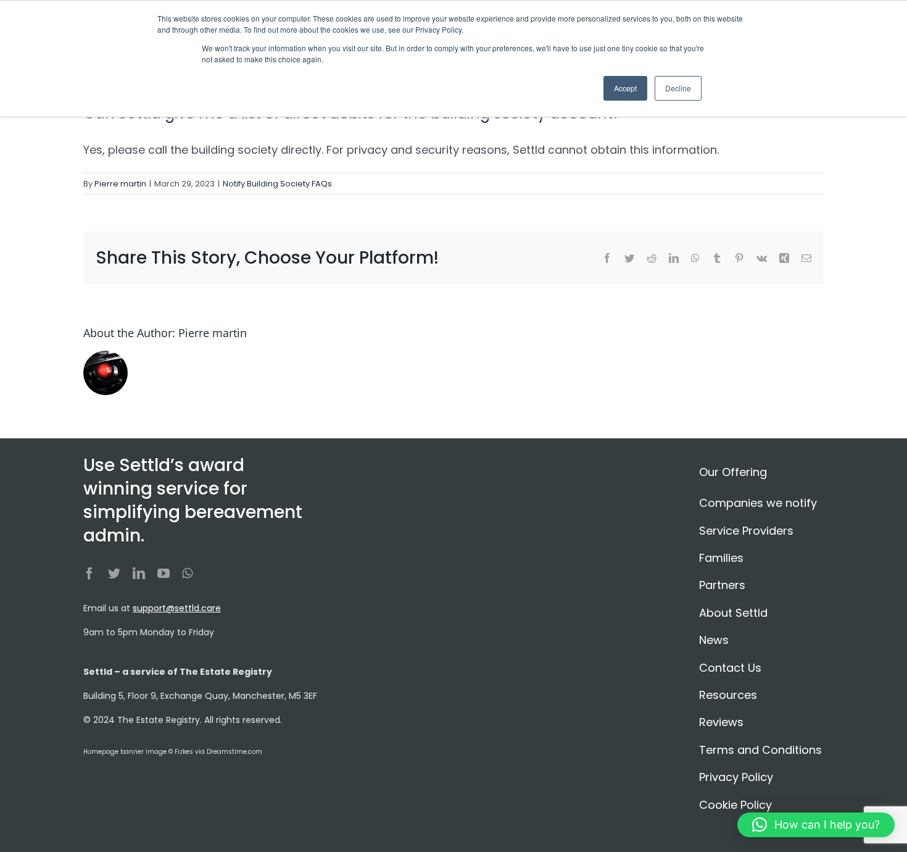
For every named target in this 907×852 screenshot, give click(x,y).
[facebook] (89, 573)
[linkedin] (139, 573)
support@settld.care (177, 608)
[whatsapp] (187, 573)
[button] (816, 824)
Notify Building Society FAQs (277, 184)
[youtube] (163, 573)
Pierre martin (120, 184)
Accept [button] (625, 88)
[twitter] (114, 573)
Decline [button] (678, 88)
